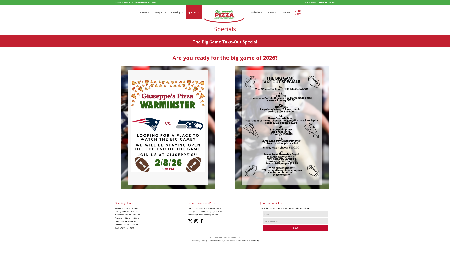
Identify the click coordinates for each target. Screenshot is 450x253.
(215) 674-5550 (310, 2)
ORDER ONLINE (328, 2)
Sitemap (204, 241)
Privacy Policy (195, 241)
